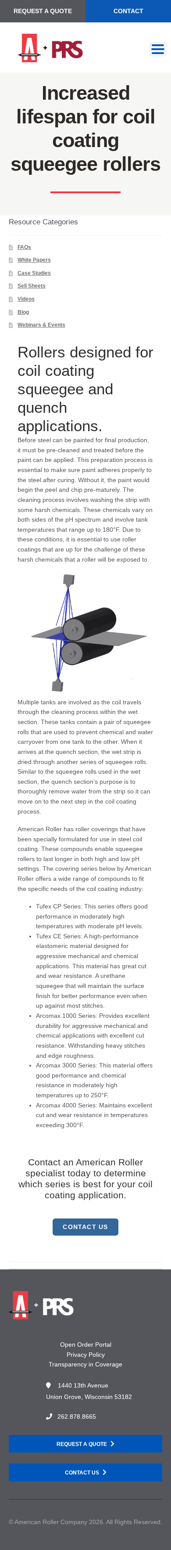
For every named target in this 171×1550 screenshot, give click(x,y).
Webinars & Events (41, 325)
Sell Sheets (32, 286)
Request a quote (82, 1444)
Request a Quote (43, 10)
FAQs (24, 247)
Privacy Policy (86, 1354)
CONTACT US (85, 1226)
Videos (26, 299)
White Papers (34, 260)
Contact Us (82, 1473)
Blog (23, 312)
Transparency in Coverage (85, 1364)
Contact (128, 10)
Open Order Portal (85, 1344)
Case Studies (34, 273)
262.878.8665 (76, 1416)
